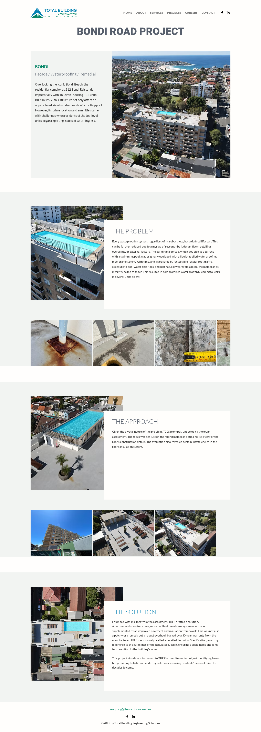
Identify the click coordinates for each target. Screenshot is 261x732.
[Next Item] (221, 343)
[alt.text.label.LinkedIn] (228, 13)
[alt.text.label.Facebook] (222, 13)
